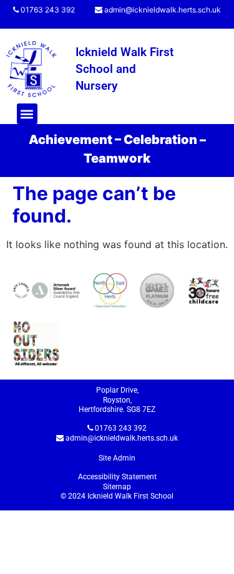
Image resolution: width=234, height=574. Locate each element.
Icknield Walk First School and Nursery (124, 68)
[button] (27, 113)
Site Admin (117, 458)
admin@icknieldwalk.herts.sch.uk (162, 9)
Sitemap (117, 486)
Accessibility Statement (117, 476)
